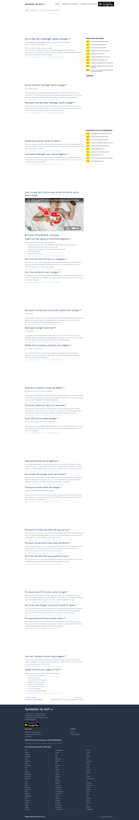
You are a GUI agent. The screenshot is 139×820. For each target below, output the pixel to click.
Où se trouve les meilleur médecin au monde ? (102, 142)
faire (26, 750)
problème (27, 757)
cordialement (59, 750)
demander (58, 759)
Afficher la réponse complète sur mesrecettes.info (53, 615)
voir (26, 767)
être (56, 754)
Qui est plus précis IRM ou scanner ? (100, 139)
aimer (57, 767)
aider (26, 783)
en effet (88, 752)
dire (56, 763)
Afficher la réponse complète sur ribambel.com (52, 501)
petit (26, 770)
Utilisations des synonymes (70, 4)
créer (26, 759)
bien (87, 759)
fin (86, 774)
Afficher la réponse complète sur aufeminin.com (52, 539)
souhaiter (88, 783)
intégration (58, 787)
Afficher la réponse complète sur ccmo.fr (51, 471)
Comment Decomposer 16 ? (98, 161)
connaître (27, 789)
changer (57, 776)
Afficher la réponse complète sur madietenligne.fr (53, 693)
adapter (27, 807)
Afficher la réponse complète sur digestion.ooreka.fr (53, 57)
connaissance (59, 791)
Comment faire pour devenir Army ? (99, 136)
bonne (57, 778)
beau (26, 791)
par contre (58, 794)
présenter (27, 787)
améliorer (27, 800)
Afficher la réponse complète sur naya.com (51, 602)
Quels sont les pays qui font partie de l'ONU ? (102, 158)
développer (28, 774)
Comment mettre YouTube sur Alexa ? (100, 152)
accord (27, 809)
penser (57, 796)
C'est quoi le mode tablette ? (98, 54)
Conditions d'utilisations (107, 816)
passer (88, 800)
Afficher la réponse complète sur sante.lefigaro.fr (52, 415)
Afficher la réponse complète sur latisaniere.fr (52, 151)
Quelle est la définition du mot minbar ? (100, 57)
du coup (27, 776)
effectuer (88, 789)
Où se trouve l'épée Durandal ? (98, 44)
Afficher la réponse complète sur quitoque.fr (51, 282)
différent (57, 781)
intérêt (26, 805)
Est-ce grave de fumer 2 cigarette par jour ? (101, 133)
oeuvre (88, 776)
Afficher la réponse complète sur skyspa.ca (51, 628)
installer (57, 765)
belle (26, 785)
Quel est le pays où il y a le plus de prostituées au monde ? (67, 699)
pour (56, 757)
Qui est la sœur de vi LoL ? (97, 155)
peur (87, 805)
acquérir (57, 802)
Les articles (28, 736)
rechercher (58, 807)
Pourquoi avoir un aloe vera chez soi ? (100, 50)
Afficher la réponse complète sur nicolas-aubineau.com (54, 255)
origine (57, 774)
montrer (88, 772)
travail (88, 757)
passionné (58, 805)
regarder (57, 798)
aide (26, 781)
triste (26, 798)
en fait (88, 765)
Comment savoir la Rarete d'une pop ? (100, 146)
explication (28, 796)
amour (27, 763)
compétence (89, 809)
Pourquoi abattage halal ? (97, 149)
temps (88, 767)
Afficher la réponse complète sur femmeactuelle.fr (53, 164)
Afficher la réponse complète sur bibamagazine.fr (52, 432)
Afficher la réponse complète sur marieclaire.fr (52, 563)
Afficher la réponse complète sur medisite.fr (51, 666)
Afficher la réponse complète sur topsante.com (52, 553)
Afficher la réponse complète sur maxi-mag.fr (52, 342)
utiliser (27, 772)
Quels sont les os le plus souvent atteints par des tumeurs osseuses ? (102, 70)
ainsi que (88, 802)
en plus (88, 750)
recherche (27, 794)
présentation (89, 778)
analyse (88, 770)
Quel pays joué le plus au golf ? (34, 699)
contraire (27, 754)
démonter (58, 789)
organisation (59, 809)
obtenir (57, 770)
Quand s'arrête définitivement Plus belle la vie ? (102, 63)
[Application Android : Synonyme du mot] (106, 4)
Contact (73, 732)
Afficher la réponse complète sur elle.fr (50, 99)
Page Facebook (75, 734)
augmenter (28, 765)
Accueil (57, 4)
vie (87, 781)
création (27, 802)
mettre (57, 752)
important (27, 761)
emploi (88, 791)
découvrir (58, 785)
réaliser (57, 783)
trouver (88, 763)
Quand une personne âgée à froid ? (99, 60)
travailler (88, 798)
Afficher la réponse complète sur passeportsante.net (53, 112)
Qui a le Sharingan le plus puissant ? (100, 41)
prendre (57, 761)
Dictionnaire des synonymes (89, 4)
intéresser (27, 778)
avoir (87, 754)
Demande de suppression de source (33, 57)
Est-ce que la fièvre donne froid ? (99, 47)
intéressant (89, 785)
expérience (89, 761)
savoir (57, 772)
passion (88, 807)
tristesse (57, 800)
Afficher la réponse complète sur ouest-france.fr (52, 269)
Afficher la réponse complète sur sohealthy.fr (52, 324)
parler (87, 794)
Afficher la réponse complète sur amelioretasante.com (54, 484)
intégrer (88, 787)
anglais (27, 752)
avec (87, 796)
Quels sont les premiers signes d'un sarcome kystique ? (102, 66)
